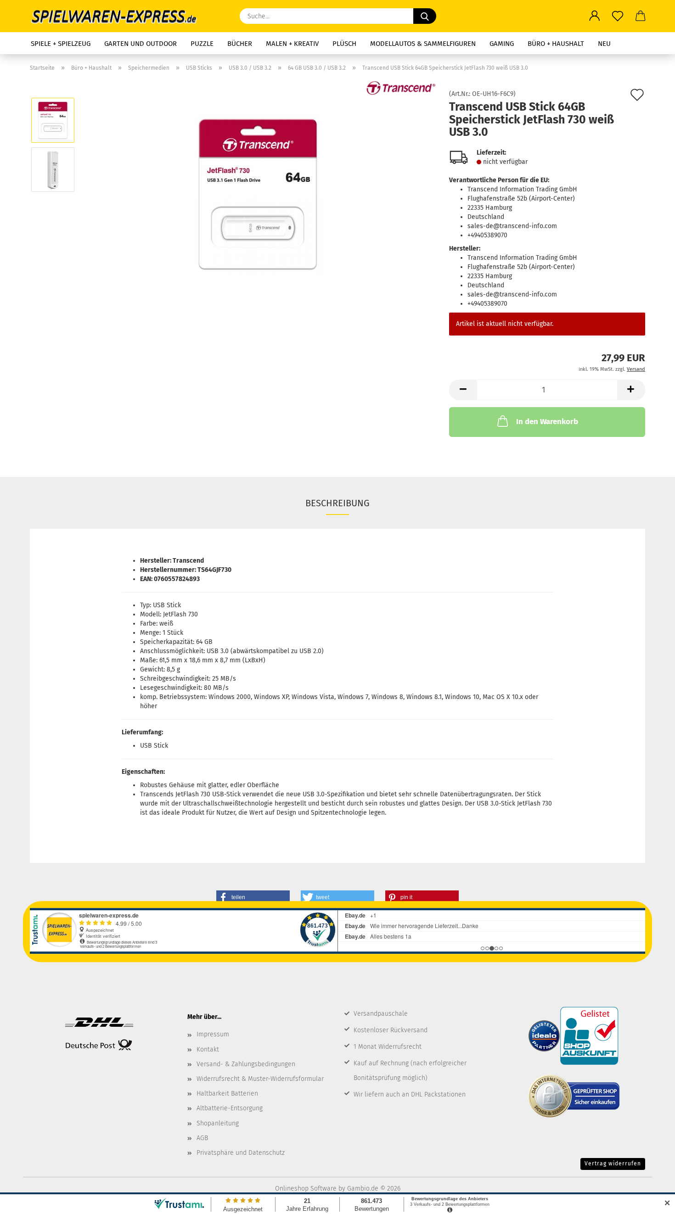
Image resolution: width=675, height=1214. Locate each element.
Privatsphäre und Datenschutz (241, 1153)
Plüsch (344, 43)
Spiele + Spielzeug (60, 43)
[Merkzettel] (617, 16)
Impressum (213, 1034)
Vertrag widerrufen (613, 1163)
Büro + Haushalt (556, 43)
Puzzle (202, 43)
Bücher (239, 43)
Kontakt (208, 1049)
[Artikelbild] (259, 194)
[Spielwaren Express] (119, 16)
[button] (594, 16)
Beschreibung (337, 503)
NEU (604, 43)
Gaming (501, 43)
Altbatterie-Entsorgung (230, 1108)
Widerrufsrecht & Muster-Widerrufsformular (260, 1079)
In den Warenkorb (547, 421)
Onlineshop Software (306, 1188)
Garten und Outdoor (140, 43)
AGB (202, 1138)
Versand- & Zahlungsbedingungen (246, 1064)
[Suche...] (424, 16)
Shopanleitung (218, 1123)
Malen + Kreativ (292, 43)
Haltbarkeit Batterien (227, 1093)
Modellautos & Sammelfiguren (423, 43)
